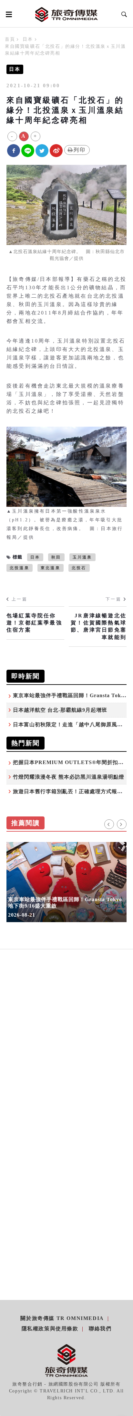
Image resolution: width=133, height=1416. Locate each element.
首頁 (10, 39)
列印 (80, 150)
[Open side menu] (8, 14)
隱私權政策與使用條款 (50, 1328)
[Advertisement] (66, 1052)
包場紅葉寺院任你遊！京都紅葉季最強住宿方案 (34, 623)
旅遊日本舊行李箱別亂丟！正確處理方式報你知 (70, 791)
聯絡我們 (100, 1328)
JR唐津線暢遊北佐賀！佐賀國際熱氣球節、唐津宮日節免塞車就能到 (99, 626)
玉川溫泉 (82, 557)
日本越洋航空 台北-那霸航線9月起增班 (60, 710)
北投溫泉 (19, 568)
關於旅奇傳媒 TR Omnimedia (62, 1318)
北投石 (79, 568)
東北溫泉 (50, 568)
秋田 (56, 557)
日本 (28, 39)
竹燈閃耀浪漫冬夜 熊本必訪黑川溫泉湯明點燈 (68, 777)
